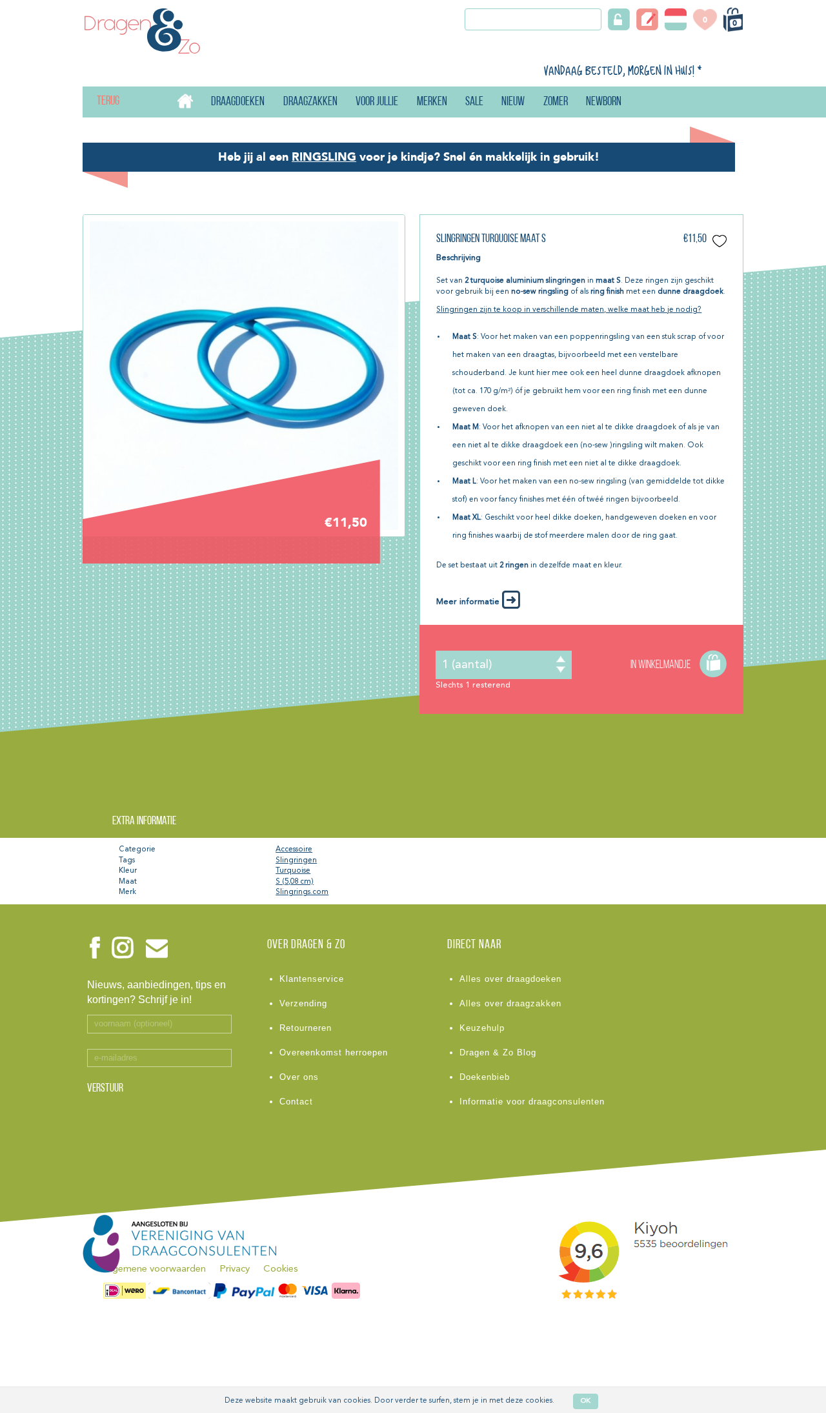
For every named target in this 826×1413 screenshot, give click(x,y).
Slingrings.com (302, 892)
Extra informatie (144, 821)
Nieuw (513, 102)
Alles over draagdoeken (510, 979)
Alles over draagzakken (510, 1003)
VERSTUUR (105, 1089)
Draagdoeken (238, 102)
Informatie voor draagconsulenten (532, 1101)
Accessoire (294, 849)
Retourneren (305, 1028)
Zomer (555, 102)
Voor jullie (377, 102)
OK (585, 1401)
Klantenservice (311, 979)
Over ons (299, 1077)
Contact (296, 1101)
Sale (474, 102)
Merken (432, 102)
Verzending (303, 1003)
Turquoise (293, 871)
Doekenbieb (484, 1077)
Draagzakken (310, 102)
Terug (97, 102)
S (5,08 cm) (295, 882)
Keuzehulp (482, 1028)
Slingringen (296, 860)
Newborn (603, 102)
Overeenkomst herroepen (333, 1052)
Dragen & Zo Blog (497, 1052)
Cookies (280, 1269)
